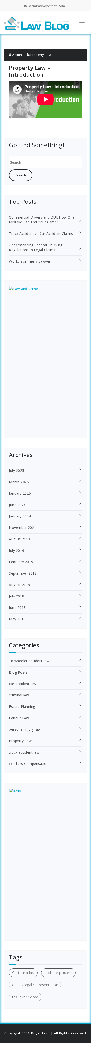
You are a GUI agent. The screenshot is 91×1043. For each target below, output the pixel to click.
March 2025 (19, 482)
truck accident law (24, 752)
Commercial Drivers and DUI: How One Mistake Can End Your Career (42, 219)
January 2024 (20, 516)
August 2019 (19, 539)
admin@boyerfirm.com (47, 6)
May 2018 (17, 619)
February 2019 (21, 562)
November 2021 (22, 527)
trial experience (25, 997)
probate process (58, 972)
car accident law (22, 683)
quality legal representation (35, 984)
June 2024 (17, 504)
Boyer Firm (40, 1033)
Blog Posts (18, 672)
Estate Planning (22, 706)
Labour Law (19, 718)
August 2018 (19, 584)
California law (23, 972)
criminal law (19, 695)
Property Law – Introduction (29, 71)
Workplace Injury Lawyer (29, 261)
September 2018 (23, 573)
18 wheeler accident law (29, 660)
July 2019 (16, 550)
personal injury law (25, 729)
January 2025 (20, 493)
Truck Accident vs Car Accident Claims (41, 233)
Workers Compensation (29, 763)
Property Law (40, 55)
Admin (16, 55)
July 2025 (16, 470)
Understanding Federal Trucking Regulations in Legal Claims (35, 247)
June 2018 (17, 607)
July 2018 (16, 596)
